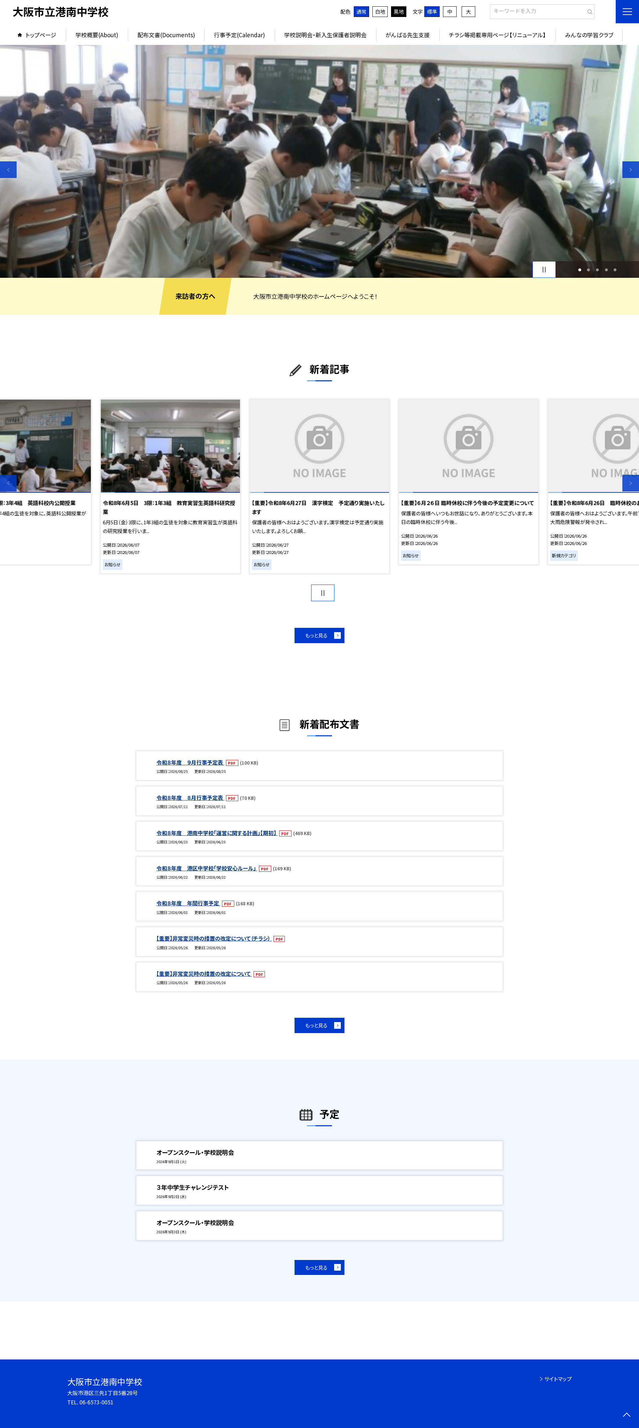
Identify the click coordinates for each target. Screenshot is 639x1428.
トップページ (41, 35)
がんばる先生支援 (407, 35)
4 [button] (606, 269)
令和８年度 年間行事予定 (188, 903)
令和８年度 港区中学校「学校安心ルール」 (206, 868)
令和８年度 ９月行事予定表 (190, 762)
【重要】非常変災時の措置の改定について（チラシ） (214, 938)
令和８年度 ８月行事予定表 (190, 798)
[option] (319, 161)
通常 (361, 11)
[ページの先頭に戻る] (626, 1415)
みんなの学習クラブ (589, 35)
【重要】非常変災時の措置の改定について (204, 974)
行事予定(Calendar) (239, 35)
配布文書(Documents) (166, 35)
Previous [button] (8, 169)
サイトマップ (558, 1379)
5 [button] (615, 269)
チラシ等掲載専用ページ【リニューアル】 (497, 35)
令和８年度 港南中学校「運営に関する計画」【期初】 (217, 833)
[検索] (588, 10)
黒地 (399, 11)
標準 (432, 11)
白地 (380, 11)
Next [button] (630, 169)
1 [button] (579, 269)
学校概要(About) (97, 35)
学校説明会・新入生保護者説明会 (325, 35)
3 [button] (597, 269)
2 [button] (588, 269)
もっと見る (316, 635)
